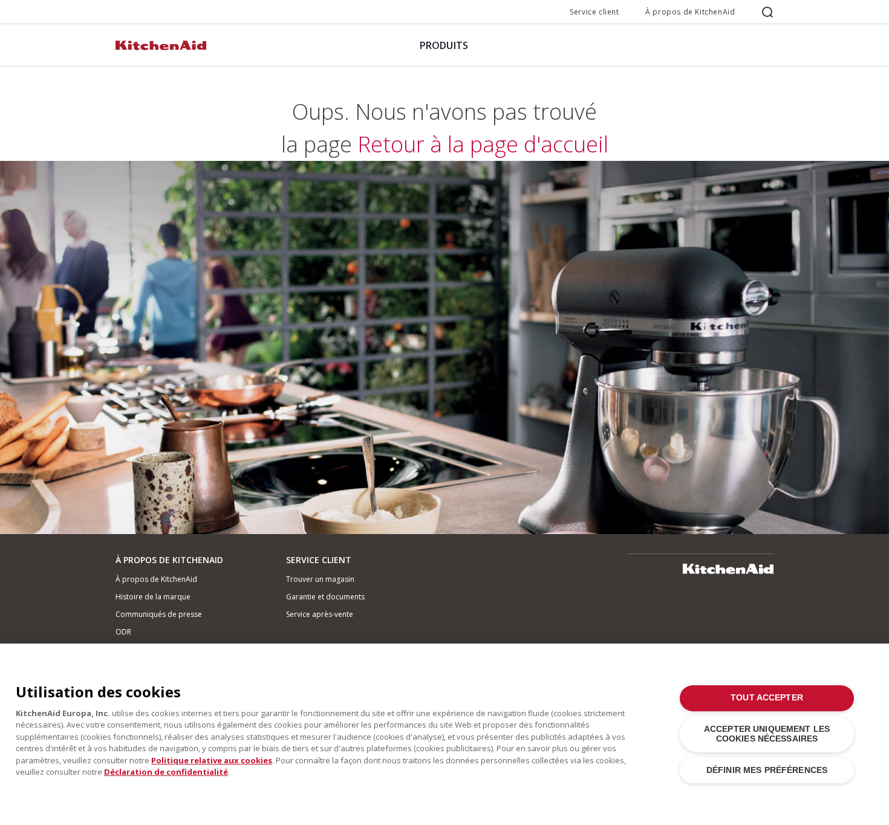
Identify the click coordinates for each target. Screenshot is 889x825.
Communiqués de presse (159, 614)
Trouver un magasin (320, 579)
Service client (594, 12)
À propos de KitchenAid (690, 12)
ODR (123, 632)
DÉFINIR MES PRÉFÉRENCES (766, 770)
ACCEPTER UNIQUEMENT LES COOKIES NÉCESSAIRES (767, 734)
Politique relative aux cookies (211, 760)
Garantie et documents (325, 597)
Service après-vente (319, 614)
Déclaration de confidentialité (166, 771)
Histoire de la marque (153, 597)
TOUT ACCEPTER (767, 697)
